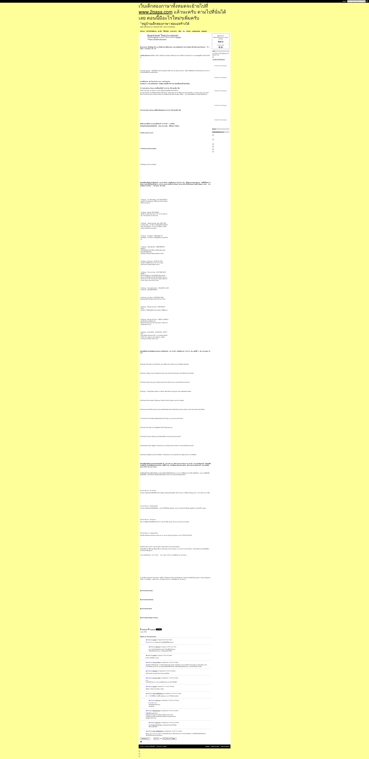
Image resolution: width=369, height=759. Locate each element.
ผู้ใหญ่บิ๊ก (152, 746)
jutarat (154, 640)
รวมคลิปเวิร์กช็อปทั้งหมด (218, 59)
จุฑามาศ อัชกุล (156, 662)
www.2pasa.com (155, 11)
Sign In (344, 1)
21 (170, 739)
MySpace (144, 629)
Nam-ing (155, 37)
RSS (141, 742)
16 (154, 739)
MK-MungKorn (156, 710)
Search (367, 1)
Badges (208, 746)
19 (163, 739)
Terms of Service (225, 746)
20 (166, 739)
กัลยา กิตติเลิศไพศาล (158, 693)
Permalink (147, 640)
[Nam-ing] (143, 39)
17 (157, 739)
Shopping (178, 37)
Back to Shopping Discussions (157, 39)
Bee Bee (155, 671)
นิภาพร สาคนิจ (156, 678)
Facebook (152, 629)
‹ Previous (144, 739)
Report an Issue (215, 746)
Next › (174, 739)
